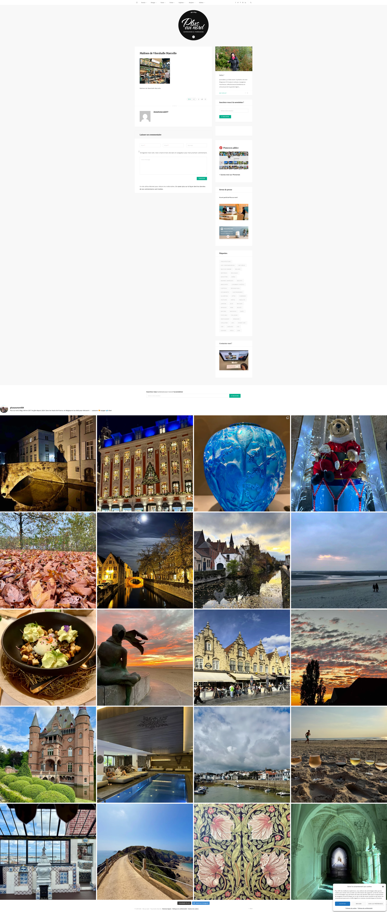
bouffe (239, 280)
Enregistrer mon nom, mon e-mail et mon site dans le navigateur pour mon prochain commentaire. (173, 153)
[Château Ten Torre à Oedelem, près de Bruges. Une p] (48, 755)
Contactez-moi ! (225, 343)
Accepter (342, 903)
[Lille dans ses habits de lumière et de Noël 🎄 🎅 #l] (145, 463)
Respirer (191, 2)
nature (223, 311)
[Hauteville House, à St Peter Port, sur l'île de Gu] (48, 852)
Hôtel (233, 300)
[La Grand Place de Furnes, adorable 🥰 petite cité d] (242, 658)
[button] (383, 887)
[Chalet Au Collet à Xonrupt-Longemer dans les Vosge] (145, 755)
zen (238, 330)
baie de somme (226, 269)
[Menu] (137, 2)
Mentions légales (166, 909)
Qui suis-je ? (223, 93)
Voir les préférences (375, 903)
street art (242, 323)
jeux (231, 303)
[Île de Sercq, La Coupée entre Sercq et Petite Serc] (145, 852)
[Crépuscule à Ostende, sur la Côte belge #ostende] (145, 658)
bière (233, 277)
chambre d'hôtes (238, 284)
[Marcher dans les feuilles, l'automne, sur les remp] (48, 560)
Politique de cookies (351, 908)
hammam (242, 296)
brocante (224, 284)
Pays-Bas (224, 315)
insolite (242, 300)
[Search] (250, 2)
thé (222, 326)
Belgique (234, 273)
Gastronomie (237, 292)
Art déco (241, 265)
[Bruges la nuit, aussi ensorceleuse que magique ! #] (48, 463)
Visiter (171, 2)
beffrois (224, 273)
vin (238, 326)
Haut (251, 908)
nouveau (233, 311)
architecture (226, 261)
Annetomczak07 (160, 112)
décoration (235, 288)
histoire (224, 300)
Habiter (201, 2)
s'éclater (224, 323)
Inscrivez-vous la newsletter (164, 392)
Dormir (143, 2)
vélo (232, 330)
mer (231, 307)
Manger (153, 2)
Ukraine (230, 326)
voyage (223, 330)
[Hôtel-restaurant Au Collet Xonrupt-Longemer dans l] (48, 658)
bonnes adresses (227, 280)
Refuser (358, 903)
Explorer (181, 2)
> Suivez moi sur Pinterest (229, 175)
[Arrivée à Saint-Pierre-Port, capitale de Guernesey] (242, 755)
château (224, 288)
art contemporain (228, 265)
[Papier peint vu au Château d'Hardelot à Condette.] (242, 852)
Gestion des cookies (193, 909)
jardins (223, 303)
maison (239, 303)
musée (239, 307)
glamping (224, 296)
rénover (236, 319)
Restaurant (225, 319)
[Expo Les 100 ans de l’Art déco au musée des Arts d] (242, 463)
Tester (162, 2)
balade (237, 269)
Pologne (234, 315)
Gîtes (234, 296)
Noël (242, 311)
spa (233, 323)
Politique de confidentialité (365, 908)
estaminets (225, 292)
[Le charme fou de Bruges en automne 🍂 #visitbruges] (242, 560)
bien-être (224, 277)
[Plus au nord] (193, 25)
